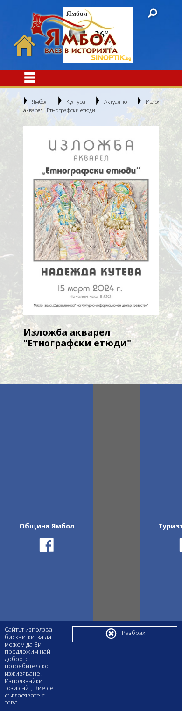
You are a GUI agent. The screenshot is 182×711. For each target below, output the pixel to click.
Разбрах (125, 634)
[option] (91, 220)
